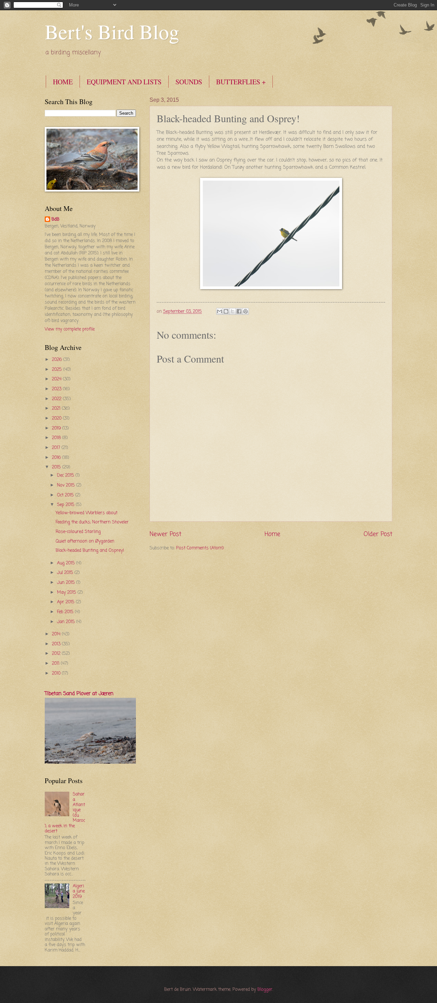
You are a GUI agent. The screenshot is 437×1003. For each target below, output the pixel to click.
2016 (57, 457)
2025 (57, 369)
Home (272, 534)
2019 (57, 428)
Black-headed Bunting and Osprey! (90, 550)
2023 (57, 389)
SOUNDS (188, 81)
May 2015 (67, 592)
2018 (57, 438)
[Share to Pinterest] (245, 311)
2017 (56, 447)
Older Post (378, 534)
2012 (57, 653)
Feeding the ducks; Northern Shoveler (92, 522)
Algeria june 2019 (79, 891)
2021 (57, 408)
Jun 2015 (66, 582)
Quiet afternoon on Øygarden (85, 541)
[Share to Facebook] (239, 311)
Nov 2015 (66, 485)
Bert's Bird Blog (112, 31)
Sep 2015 (66, 505)
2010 (57, 673)
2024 (57, 379)
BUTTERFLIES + (241, 81)
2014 (57, 634)
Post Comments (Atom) (200, 548)
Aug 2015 (66, 563)
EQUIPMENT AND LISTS (124, 81)
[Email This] (219, 311)
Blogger (264, 989)
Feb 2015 (66, 612)
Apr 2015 (66, 602)
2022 (57, 399)
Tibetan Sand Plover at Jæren (79, 693)
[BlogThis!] (226, 311)
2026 (57, 359)
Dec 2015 (66, 475)
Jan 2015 (66, 622)
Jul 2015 (65, 572)
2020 (57, 418)
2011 (56, 663)
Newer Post (165, 534)
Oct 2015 (66, 495)
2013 (57, 644)
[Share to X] (232, 311)
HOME (63, 81)
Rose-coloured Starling (78, 531)
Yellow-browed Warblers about (86, 513)
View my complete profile (70, 329)
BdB (55, 219)
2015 (57, 467)
